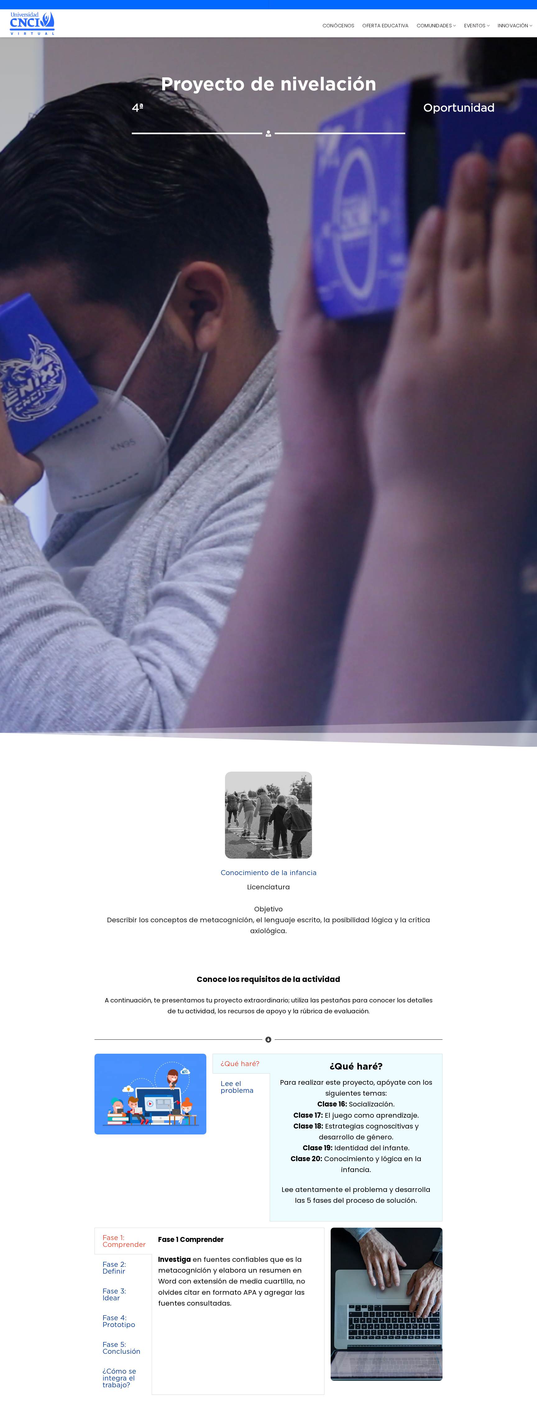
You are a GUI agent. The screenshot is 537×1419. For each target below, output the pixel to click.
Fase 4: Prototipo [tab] (119, 1321)
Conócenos (339, 25)
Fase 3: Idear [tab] (114, 1294)
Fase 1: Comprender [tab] (124, 1241)
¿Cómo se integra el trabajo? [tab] (119, 1378)
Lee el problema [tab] (237, 1086)
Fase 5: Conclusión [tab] (121, 1347)
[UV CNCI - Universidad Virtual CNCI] (32, 23)
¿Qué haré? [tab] (240, 1064)
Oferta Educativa (385, 25)
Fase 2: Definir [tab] (114, 1267)
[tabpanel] (356, 1137)
